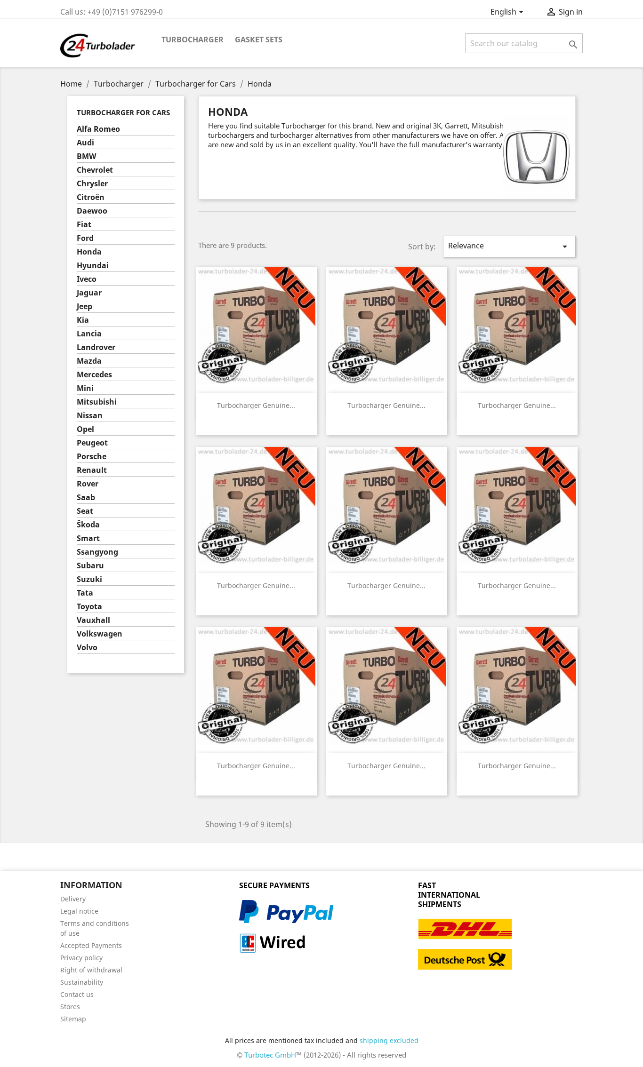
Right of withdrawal (91, 969)
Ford (85, 238)
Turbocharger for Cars (123, 112)
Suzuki (89, 579)
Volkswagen (99, 634)
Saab (86, 497)
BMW (86, 156)
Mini (85, 388)
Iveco (86, 279)
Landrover (96, 347)
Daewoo (92, 211)
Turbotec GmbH (270, 1054)
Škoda (88, 525)
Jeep (84, 306)
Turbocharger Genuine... (256, 405)
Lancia (89, 334)
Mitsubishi (97, 402)
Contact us (77, 994)
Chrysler (92, 184)
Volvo (87, 648)
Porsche (91, 457)
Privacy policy (81, 957)
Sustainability (81, 982)
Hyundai (93, 266)
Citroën (90, 197)
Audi (85, 143)
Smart (88, 538)
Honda (89, 252)
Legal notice (79, 911)
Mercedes (94, 375)
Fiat (84, 225)
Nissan (90, 416)
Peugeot (92, 443)
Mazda (89, 361)
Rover (87, 484)
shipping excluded (389, 1040)
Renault (92, 470)
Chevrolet (95, 170)
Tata (85, 593)
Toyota (89, 607)
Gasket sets (258, 39)
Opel (85, 429)
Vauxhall (93, 620)
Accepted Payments (91, 945)
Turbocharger (192, 39)
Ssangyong (97, 552)
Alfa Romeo (98, 129)
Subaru (90, 566)
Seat (85, 511)
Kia (83, 320)
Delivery (73, 898)
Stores (70, 1006)
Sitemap (73, 1018)
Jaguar (89, 293)
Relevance (509, 246)
